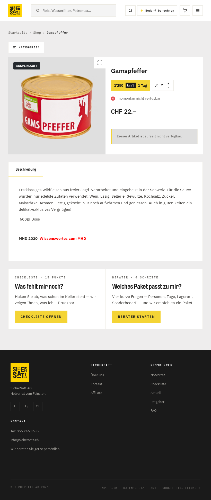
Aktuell (156, 393)
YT (38, 406)
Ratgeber (157, 402)
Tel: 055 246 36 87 (25, 431)
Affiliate (96, 393)
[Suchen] (130, 10)
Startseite (17, 33)
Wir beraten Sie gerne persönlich (35, 449)
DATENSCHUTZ (133, 488)
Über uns (97, 375)
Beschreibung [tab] (26, 169)
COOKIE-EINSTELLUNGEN (181, 488)
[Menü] (197, 10)
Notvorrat (158, 375)
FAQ (153, 410)
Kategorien (29, 47)
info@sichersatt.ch (25, 440)
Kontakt (96, 384)
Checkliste (158, 384)
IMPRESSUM (108, 488)
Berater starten (136, 316)
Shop (37, 33)
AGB (153, 488)
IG (26, 406)
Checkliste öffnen (41, 316)
